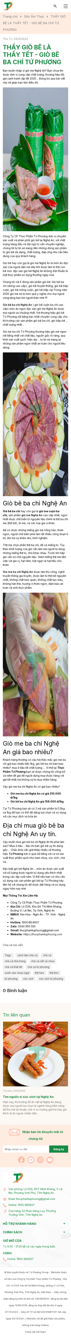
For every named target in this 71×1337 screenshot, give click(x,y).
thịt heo (39, 972)
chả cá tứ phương (38, 967)
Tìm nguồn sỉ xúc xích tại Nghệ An (28, 1097)
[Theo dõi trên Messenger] (31, 1159)
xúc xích (28, 978)
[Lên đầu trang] (59, 1325)
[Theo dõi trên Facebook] (22, 1159)
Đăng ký (58, 1149)
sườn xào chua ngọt (17, 972)
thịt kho (54, 972)
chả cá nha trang (15, 961)
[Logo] (8, 6)
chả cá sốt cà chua (42, 961)
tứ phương (11, 978)
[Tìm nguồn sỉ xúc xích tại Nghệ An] (35, 1054)
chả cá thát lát (13, 967)
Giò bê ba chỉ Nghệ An (17, 304)
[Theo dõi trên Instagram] (40, 1159)
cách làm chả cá (27, 955)
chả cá (47, 955)
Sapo (43, 1331)
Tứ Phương (16, 853)
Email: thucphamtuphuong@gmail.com (32, 1198)
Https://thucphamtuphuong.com (42, 934)
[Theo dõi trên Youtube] (49, 1159)
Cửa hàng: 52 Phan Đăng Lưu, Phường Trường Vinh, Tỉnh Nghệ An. (32, 1212)
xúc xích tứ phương (51, 978)
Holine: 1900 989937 (22, 1204)
